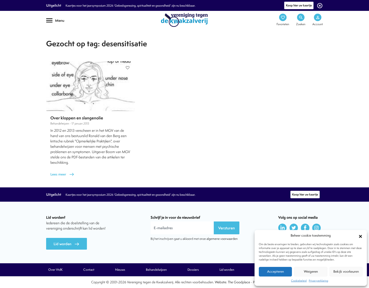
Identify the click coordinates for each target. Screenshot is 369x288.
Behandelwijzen (156, 270)
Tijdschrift (60, 37)
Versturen (226, 228)
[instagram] (316, 228)
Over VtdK (55, 270)
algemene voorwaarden (222, 239)
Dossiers (193, 270)
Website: (221, 282)
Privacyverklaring (318, 280)
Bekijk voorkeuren (346, 271)
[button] (360, 236)
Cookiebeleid (299, 280)
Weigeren (311, 271)
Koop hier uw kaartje (299, 5)
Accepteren (275, 271)
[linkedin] (282, 228)
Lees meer (62, 174)
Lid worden (66, 244)
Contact (88, 270)
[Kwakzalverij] (184, 20)
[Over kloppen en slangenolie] (90, 86)
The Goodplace (239, 282)
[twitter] (294, 228)
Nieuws (120, 270)
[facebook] (305, 228)
